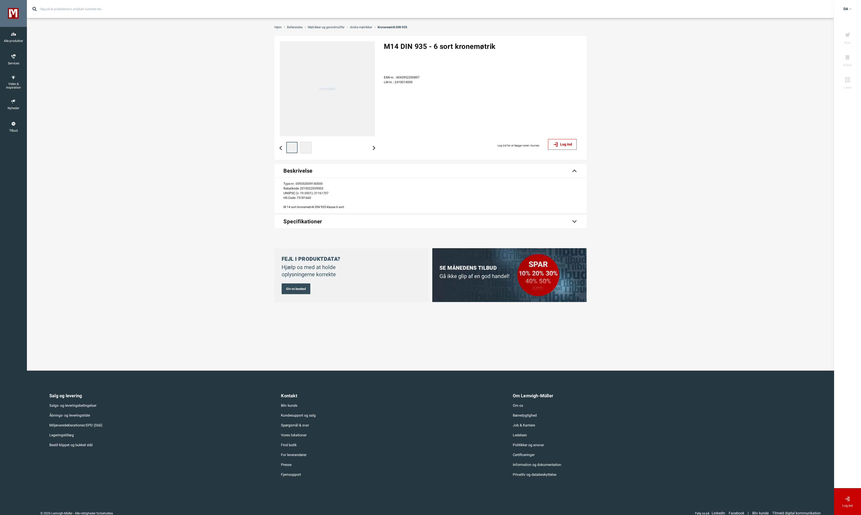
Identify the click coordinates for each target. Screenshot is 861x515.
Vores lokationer (294, 435)
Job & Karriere (524, 425)
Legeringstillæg (61, 435)
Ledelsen (520, 435)
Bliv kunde (289, 405)
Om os (518, 405)
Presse (286, 465)
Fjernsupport (291, 474)
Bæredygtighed (525, 415)
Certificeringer (524, 455)
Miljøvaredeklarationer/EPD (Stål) (75, 425)
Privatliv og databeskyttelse (534, 474)
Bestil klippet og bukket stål (71, 445)
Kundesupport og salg (298, 415)
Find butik (289, 445)
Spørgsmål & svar (295, 425)
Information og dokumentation (537, 465)
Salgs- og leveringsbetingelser (72, 405)
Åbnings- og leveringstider (69, 415)
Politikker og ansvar (528, 445)
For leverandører (294, 455)
